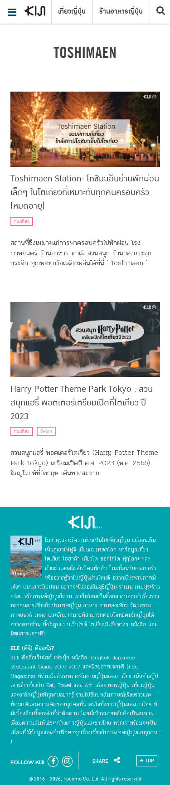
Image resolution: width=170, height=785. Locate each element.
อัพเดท (46, 431)
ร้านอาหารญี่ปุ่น (121, 11)
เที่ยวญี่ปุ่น (72, 11)
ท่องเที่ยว (21, 221)
